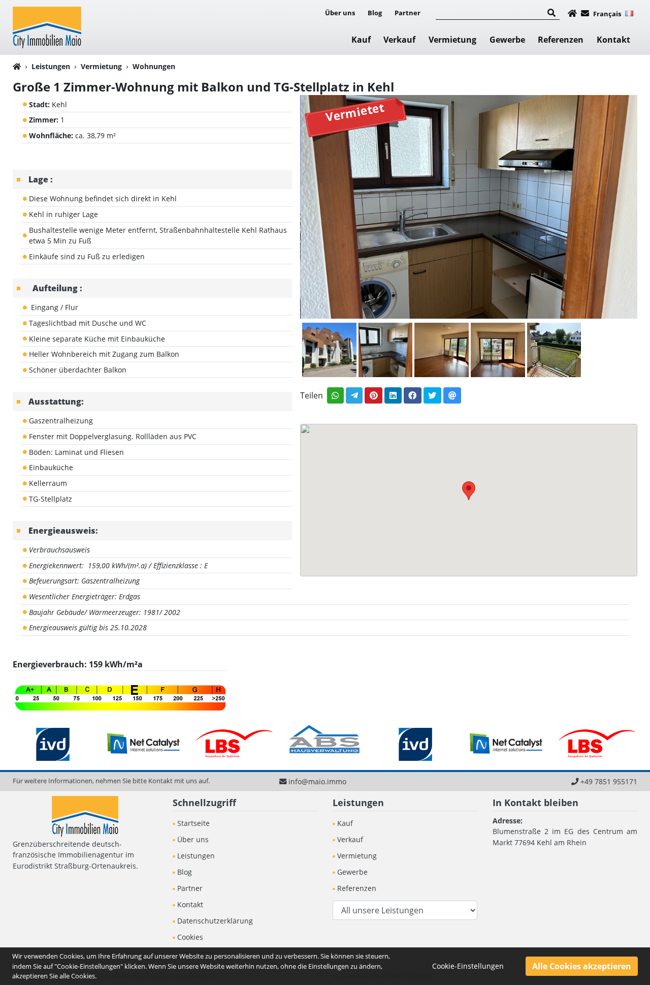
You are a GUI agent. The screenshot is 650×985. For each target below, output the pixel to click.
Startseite (193, 823)
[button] (468, 490)
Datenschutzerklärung (215, 921)
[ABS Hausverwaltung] (325, 743)
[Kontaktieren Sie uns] (585, 13)
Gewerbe (507, 39)
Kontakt (613, 39)
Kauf (361, 39)
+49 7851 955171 (608, 781)
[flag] (629, 12)
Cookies (190, 937)
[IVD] (53, 743)
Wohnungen (154, 66)
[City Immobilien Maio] (47, 26)
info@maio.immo (317, 781)
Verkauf (399, 39)
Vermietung (452, 39)
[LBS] (234, 743)
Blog (375, 12)
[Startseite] (572, 13)
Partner (407, 12)
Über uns (340, 12)
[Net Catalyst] (144, 743)
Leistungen (50, 66)
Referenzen (560, 39)
